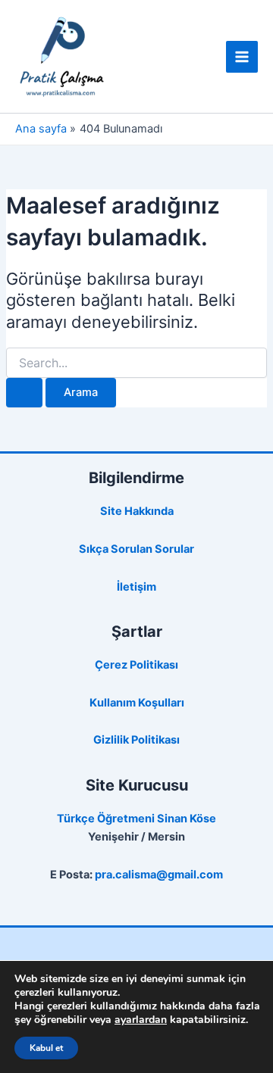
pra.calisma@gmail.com (159, 874)
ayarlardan (141, 1020)
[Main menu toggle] (242, 57)
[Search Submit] (24, 392)
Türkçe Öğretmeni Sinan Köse (136, 818)
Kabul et (46, 1048)
